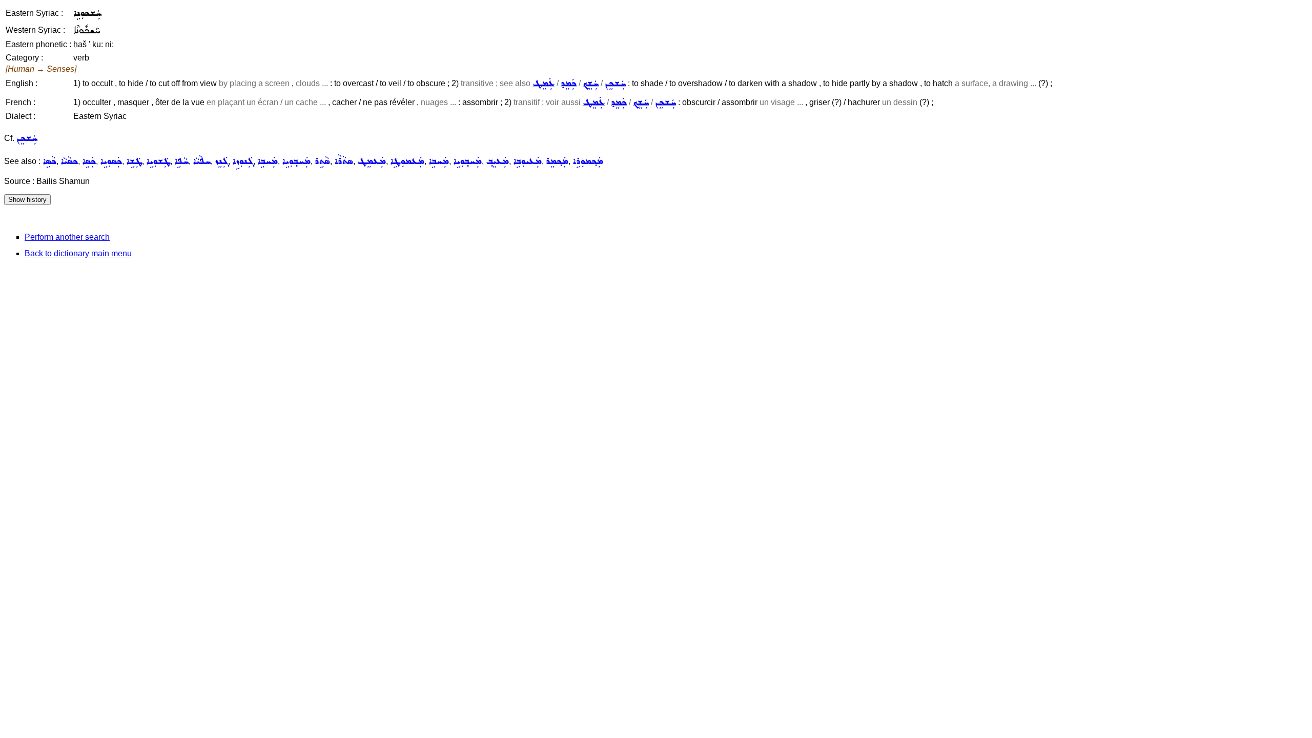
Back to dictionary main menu (78, 253)
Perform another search (67, 237)
